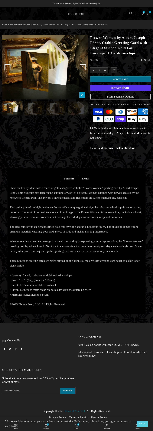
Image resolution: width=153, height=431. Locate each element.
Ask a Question (125, 148)
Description (69, 179)
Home (4, 25)
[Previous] (7, 67)
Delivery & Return (101, 148)
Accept (142, 424)
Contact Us (13, 340)
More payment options (120, 96)
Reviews (85, 179)
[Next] (83, 67)
